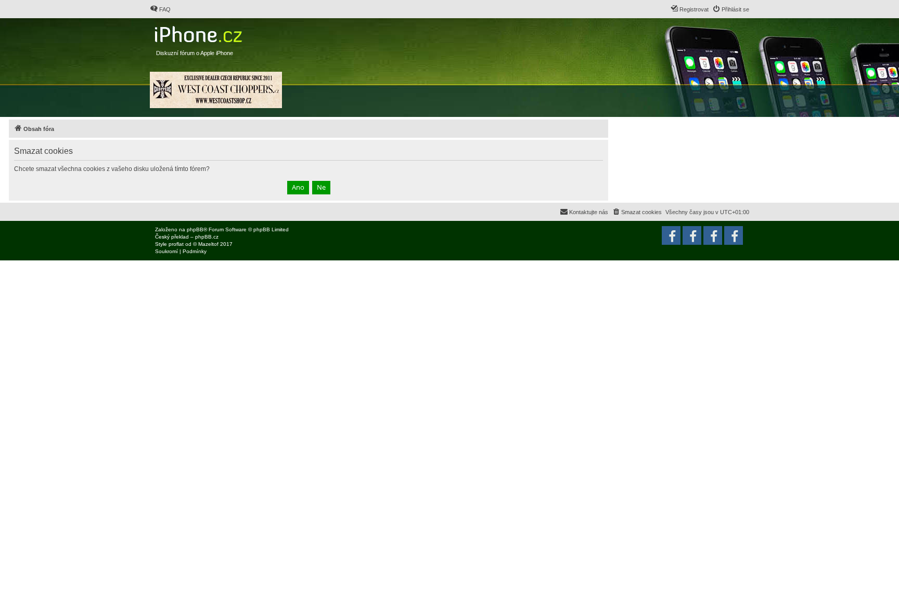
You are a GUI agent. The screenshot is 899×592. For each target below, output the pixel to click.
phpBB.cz (207, 237)
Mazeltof (208, 244)
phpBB (195, 229)
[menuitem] (160, 9)
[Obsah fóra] (199, 32)
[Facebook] (733, 235)
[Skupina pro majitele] (712, 235)
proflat (176, 244)
